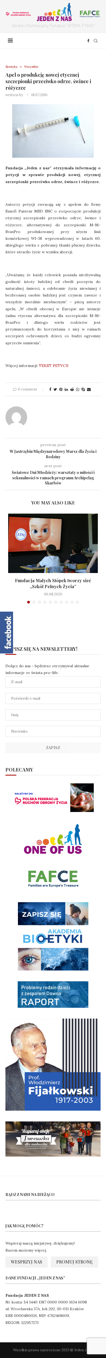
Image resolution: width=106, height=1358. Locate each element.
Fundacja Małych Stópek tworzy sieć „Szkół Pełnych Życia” (53, 583)
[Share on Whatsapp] (77, 389)
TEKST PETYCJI (53, 365)
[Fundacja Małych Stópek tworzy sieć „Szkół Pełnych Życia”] (53, 543)
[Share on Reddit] (72, 389)
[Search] (95, 41)
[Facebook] (88, 41)
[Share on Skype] (83, 389)
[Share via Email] (89, 389)
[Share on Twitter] (55, 389)
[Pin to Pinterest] (61, 389)
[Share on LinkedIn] (66, 389)
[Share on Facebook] (50, 389)
